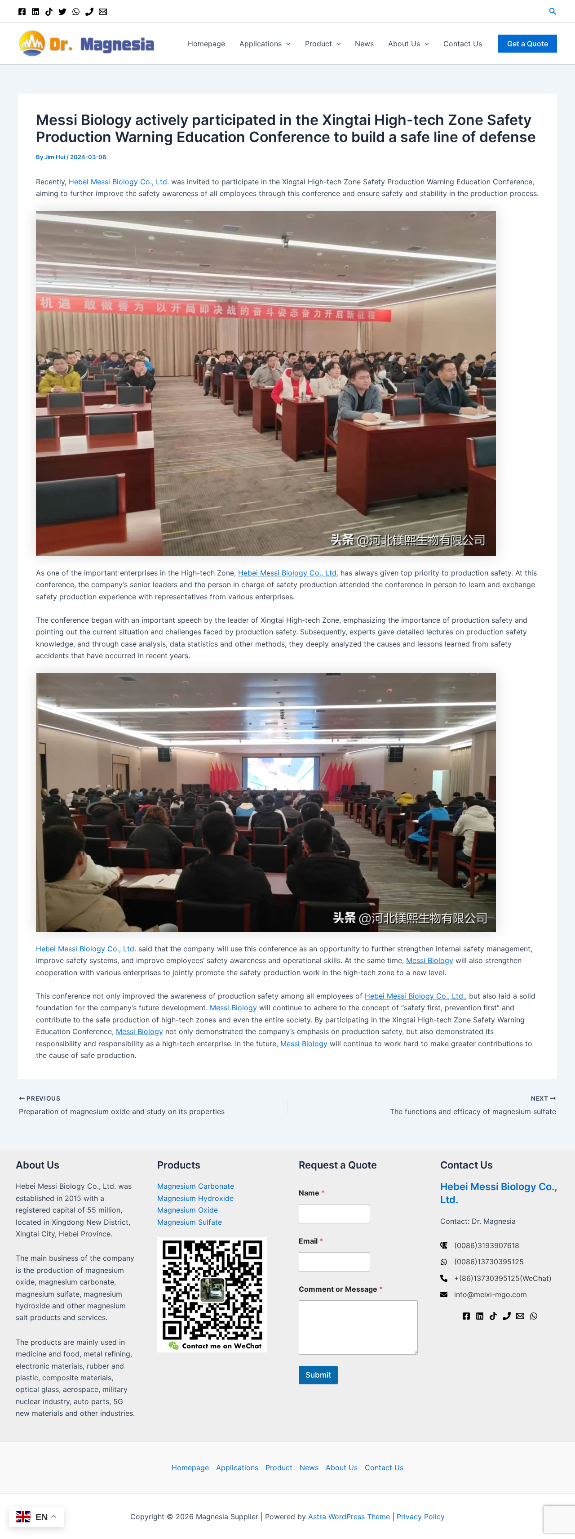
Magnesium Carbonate (195, 1186)
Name (312, 1193)
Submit (318, 1374)
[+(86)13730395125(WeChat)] (496, 1278)
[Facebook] (22, 12)
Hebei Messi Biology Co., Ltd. (119, 181)
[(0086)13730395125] (482, 1261)
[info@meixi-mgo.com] (483, 1294)
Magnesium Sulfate (189, 1222)
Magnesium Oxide (187, 1209)
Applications (260, 43)
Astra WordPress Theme (349, 1516)
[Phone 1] (89, 12)
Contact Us (462, 43)
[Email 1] (103, 12)
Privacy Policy (421, 1516)
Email (311, 1241)
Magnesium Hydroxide (195, 1198)
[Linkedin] (35, 12)
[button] (553, 11)
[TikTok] (49, 12)
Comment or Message (341, 1289)
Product (318, 43)
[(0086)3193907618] (479, 1245)
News (364, 43)
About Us (404, 43)
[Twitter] (62, 12)
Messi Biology (429, 960)
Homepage (206, 43)
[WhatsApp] (76, 12)
